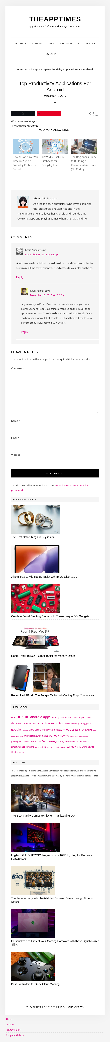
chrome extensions (21, 723)
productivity (31, 125)
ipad (77, 729)
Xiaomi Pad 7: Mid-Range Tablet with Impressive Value (44, 576)
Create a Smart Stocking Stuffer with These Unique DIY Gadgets (50, 616)
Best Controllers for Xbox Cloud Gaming (35, 984)
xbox (13, 751)
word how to (88, 746)
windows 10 (74, 746)
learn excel (19, 736)
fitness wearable (71, 724)
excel (35, 723)
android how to (71, 717)
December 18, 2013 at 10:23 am (48, 295)
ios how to (59, 729)
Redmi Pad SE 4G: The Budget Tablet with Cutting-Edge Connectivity (53, 695)
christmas (88, 717)
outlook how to (59, 735)
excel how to (46, 723)
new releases (41, 735)
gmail (89, 723)
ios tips (69, 729)
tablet (37, 747)
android (22, 716)
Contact (10, 1024)
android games (57, 717)
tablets (43, 746)
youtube (20, 752)
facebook (59, 723)
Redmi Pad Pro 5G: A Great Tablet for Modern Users (43, 655)
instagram (25, 730)
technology (51, 747)
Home (20, 69)
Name (15, 420)
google (16, 729)
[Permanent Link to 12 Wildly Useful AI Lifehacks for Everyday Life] (55, 142)
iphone (86, 729)
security (60, 741)
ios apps (35, 729)
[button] (63, 54)
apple (81, 717)
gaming (82, 723)
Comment (17, 368)
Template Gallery (15, 1035)
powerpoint (83, 736)
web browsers (61, 747)
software (30, 746)
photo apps (74, 736)
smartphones (82, 741)
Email (15, 437)
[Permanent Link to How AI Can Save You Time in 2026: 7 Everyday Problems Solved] (26, 142)
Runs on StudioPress (69, 1007)
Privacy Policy (13, 1029)
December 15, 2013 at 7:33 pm (42, 254)
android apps (40, 717)
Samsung (49, 741)
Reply (19, 277)
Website (15, 454)
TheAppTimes (55, 19)
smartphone (70, 741)
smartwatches (18, 746)
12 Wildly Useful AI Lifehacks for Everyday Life (53, 161)
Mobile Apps (33, 69)
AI (12, 717)
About (9, 1019)
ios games (47, 729)
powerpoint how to (20, 741)
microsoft (29, 735)
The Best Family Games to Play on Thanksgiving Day (43, 815)
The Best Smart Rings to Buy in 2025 (33, 537)
